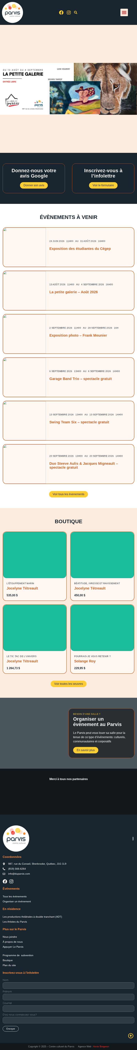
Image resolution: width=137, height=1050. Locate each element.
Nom (6, 980)
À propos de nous (13, 941)
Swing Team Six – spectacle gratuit (79, 422)
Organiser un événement (17, 901)
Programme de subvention (18, 955)
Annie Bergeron (101, 1046)
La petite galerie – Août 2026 (73, 292)
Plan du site (9, 965)
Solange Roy (85, 661)
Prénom (7, 991)
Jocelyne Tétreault (22, 588)
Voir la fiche (34, 554)
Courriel (7, 1003)
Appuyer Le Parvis (13, 946)
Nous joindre (10, 936)
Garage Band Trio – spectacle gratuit (80, 379)
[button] (124, 12)
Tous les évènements (15, 896)
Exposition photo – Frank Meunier (78, 335)
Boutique (8, 960)
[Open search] (75, 13)
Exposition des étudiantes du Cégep (80, 249)
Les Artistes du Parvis (15, 921)
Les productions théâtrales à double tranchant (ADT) (32, 916)
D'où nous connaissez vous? (20, 1014)
